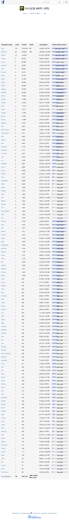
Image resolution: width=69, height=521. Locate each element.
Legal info (44, 513)
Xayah (3, 187)
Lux (2, 160)
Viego (3, 275)
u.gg (44, 13)
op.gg (24, 13)
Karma (3, 116)
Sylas (3, 374)
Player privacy (52, 513)
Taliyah (3, 55)
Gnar (2, 435)
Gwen (3, 455)
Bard (2, 242)
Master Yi (4, 357)
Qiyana (3, 442)
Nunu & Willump (6, 353)
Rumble (3, 103)
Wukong (3, 431)
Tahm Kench (5, 472)
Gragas (3, 89)
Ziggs (3, 323)
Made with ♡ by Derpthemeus (21, 513)
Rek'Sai (3, 265)
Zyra (2, 391)
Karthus (3, 191)
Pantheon (4, 147)
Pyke (2, 225)
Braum (3, 408)
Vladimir (3, 113)
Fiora (2, 289)
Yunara (3, 418)
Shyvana (3, 326)
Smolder (3, 347)
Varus (3, 75)
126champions (6, 476)
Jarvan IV (4, 65)
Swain (3, 425)
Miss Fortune (5, 130)
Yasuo (3, 109)
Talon (2, 184)
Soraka (3, 140)
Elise (2, 69)
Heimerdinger (5, 211)
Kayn (2, 106)
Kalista (3, 231)
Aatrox (3, 238)
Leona (3, 381)
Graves (3, 58)
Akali (2, 299)
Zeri (2, 370)
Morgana (3, 269)
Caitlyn (3, 82)
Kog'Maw (4, 164)
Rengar (3, 204)
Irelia (2, 316)
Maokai (3, 201)
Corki (2, 279)
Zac (2, 367)
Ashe (2, 194)
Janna (3, 282)
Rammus (4, 52)
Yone (2, 364)
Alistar (3, 86)
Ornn (2, 394)
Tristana (3, 99)
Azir (2, 218)
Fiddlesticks (4, 245)
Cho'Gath (4, 296)
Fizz (2, 343)
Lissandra (4, 360)
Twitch (3, 303)
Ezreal (3, 120)
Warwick (3, 123)
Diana (3, 255)
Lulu (2, 157)
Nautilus (3, 286)
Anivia (3, 170)
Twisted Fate (5, 133)
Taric (2, 136)
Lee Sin (3, 465)
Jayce (3, 458)
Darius (3, 306)
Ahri (2, 228)
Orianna (3, 272)
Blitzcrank (4, 397)
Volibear (3, 333)
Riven (3, 258)
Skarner (3, 252)
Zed (2, 197)
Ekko (2, 414)
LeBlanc (3, 411)
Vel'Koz (3, 221)
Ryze (2, 177)
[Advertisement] (34, 29)
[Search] (66, 2)
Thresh (3, 448)
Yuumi (3, 452)
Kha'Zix (3, 174)
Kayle (3, 387)
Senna (3, 377)
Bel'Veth (3, 350)
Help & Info (36, 513)
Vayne (3, 79)
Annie (3, 167)
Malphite (3, 92)
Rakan (3, 438)
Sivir (2, 143)
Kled (2, 336)
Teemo (3, 319)
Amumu (3, 235)
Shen (2, 214)
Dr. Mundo (4, 445)
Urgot (2, 421)
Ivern (2, 48)
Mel (2, 262)
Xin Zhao (4, 153)
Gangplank (4, 181)
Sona (2, 469)
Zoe (2, 462)
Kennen (3, 72)
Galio (2, 428)
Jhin (2, 208)
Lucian (3, 62)
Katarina (3, 309)
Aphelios (3, 248)
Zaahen (3, 401)
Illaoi (2, 292)
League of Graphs (35, 13)
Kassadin (4, 150)
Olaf (2, 126)
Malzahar (4, 330)
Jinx (2, 313)
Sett (2, 340)
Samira (3, 384)
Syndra (3, 404)
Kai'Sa (3, 96)
